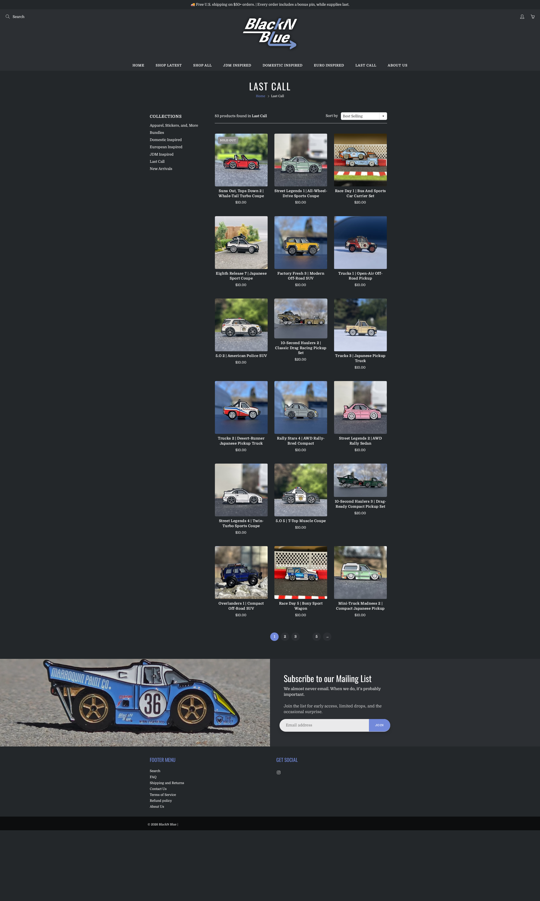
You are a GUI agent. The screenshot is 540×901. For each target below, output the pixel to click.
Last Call (365, 65)
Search (155, 771)
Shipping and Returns (167, 783)
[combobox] (364, 116)
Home (138, 65)
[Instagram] (278, 772)
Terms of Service (163, 795)
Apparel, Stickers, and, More (174, 125)
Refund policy (161, 801)
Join (379, 725)
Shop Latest (169, 65)
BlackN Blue (168, 824)
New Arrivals (161, 169)
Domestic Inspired (282, 65)
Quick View (241, 160)
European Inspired (166, 147)
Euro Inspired (329, 65)
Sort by (332, 116)
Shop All (202, 65)
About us (398, 65)
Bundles (157, 133)
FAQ (153, 777)
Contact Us (158, 789)
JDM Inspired (237, 65)
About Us (157, 807)
